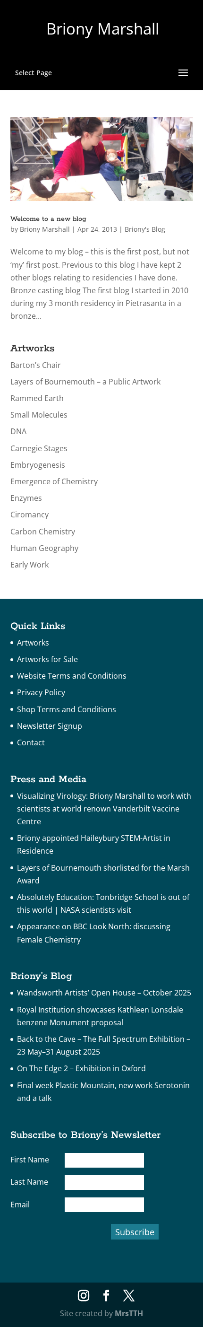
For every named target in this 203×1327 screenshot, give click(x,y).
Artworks (33, 642)
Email (20, 1204)
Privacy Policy (41, 692)
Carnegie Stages (39, 448)
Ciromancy (29, 514)
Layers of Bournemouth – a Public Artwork (85, 381)
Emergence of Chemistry (54, 481)
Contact (31, 742)
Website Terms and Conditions (72, 676)
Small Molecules (39, 415)
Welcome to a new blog (48, 219)
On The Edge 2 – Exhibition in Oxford (81, 1068)
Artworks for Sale (47, 659)
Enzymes (26, 498)
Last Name (29, 1182)
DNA (18, 431)
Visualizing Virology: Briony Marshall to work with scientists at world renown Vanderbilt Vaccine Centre (104, 809)
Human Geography (44, 548)
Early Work (29, 564)
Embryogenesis (37, 465)
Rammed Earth (37, 398)
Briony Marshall (45, 229)
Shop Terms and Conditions (66, 709)
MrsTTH (129, 1313)
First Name (29, 1159)
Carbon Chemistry (42, 531)
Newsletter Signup (49, 726)
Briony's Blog (145, 229)
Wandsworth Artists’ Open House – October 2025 (104, 992)
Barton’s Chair (35, 365)
